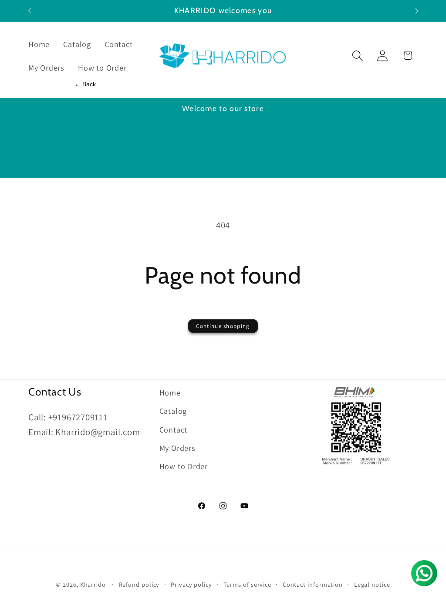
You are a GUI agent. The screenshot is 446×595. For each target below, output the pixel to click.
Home (170, 392)
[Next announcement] (416, 10)
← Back (85, 84)
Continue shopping (223, 326)
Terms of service (247, 584)
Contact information (313, 584)
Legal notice (372, 584)
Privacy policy (191, 584)
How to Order (183, 466)
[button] (357, 55)
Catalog (173, 411)
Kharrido (94, 584)
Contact (173, 429)
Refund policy (139, 584)
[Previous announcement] (29, 10)
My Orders (177, 448)
